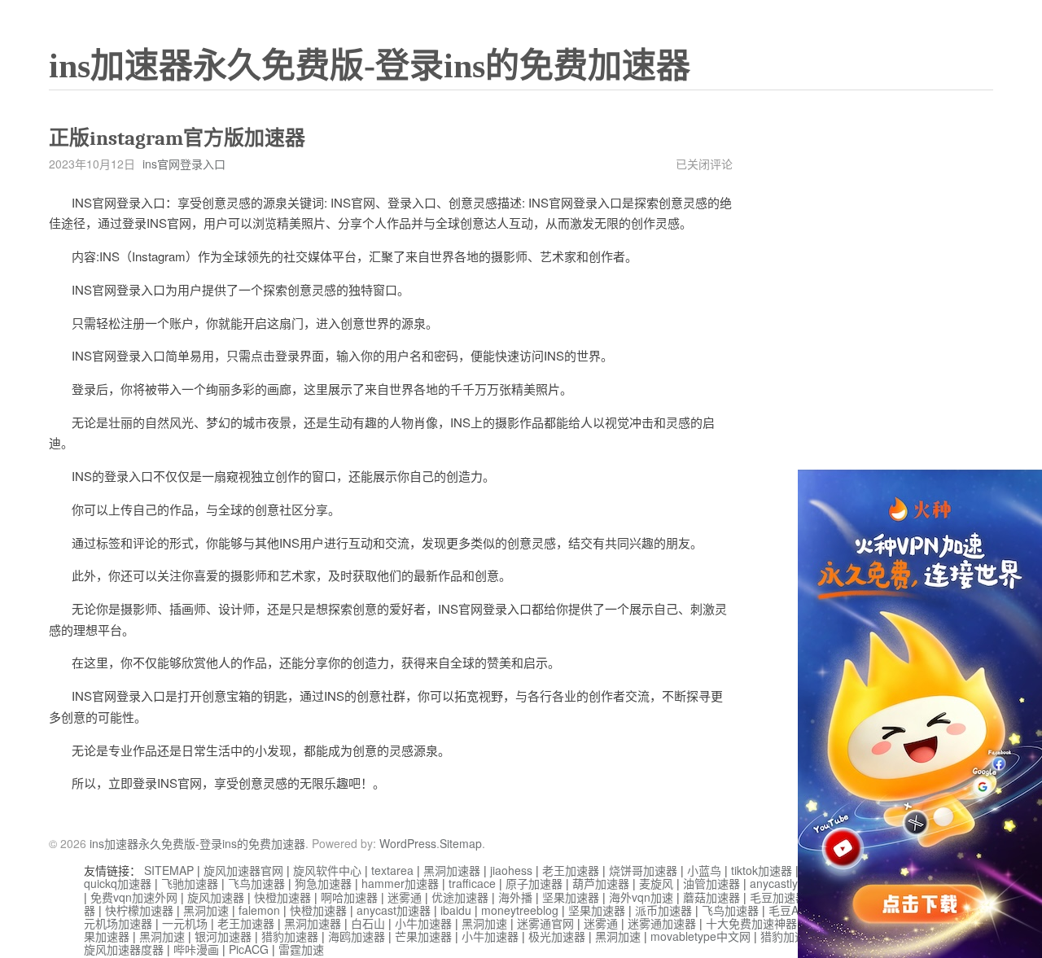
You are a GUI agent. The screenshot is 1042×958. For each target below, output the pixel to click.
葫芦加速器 (600, 883)
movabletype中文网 (700, 936)
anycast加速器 (394, 910)
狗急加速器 (323, 883)
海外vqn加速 (641, 897)
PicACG (249, 949)
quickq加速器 (117, 883)
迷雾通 (404, 897)
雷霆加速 (301, 949)
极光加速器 (556, 936)
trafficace (472, 883)
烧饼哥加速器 (643, 870)
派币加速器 (663, 910)
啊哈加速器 (349, 897)
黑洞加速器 (451, 870)
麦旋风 (656, 883)
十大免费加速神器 (751, 923)
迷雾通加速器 (662, 923)
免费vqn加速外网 (133, 897)
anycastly (774, 883)
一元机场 (185, 923)
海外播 (515, 897)
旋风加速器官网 (243, 870)
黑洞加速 (206, 910)
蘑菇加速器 (711, 897)
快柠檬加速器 (139, 910)
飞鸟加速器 (256, 883)
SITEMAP (169, 870)
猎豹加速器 (289, 936)
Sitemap (461, 843)
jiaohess (511, 870)
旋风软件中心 (327, 870)
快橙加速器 (282, 897)
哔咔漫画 (196, 949)
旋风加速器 (215, 897)
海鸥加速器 (356, 936)
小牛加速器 (423, 923)
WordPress (407, 843)
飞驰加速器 (189, 883)
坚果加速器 (570, 897)
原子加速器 (534, 883)
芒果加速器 (423, 936)
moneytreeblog (519, 910)
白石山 (368, 923)
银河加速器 (223, 936)
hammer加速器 (400, 883)
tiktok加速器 (761, 870)
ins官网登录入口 (183, 163)
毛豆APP (790, 910)
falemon (259, 910)
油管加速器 (711, 883)
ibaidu (455, 910)
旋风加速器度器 (124, 949)
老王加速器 (570, 870)
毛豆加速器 (778, 897)
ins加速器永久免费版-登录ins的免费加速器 (369, 66)
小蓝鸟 (704, 870)
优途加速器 (459, 897)
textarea (392, 870)
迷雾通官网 (545, 923)
